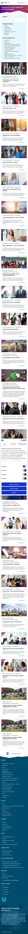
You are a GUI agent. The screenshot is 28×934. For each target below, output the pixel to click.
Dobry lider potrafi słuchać (10, 329)
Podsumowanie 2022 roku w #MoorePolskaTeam (11, 274)
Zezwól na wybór (14, 488)
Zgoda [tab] (4, 443)
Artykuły (17, 106)
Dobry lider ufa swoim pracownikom (14, 418)
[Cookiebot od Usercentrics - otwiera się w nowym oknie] (21, 440)
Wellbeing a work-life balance (11, 135)
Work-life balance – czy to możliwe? (13, 245)
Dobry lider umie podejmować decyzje (12, 189)
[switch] (25, 470)
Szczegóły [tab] (13, 443)
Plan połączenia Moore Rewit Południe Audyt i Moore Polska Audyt (14, 387)
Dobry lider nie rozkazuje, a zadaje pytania (13, 676)
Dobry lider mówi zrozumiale (11, 302)
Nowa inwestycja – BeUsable (11, 564)
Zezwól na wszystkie (14, 484)
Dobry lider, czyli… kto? (9, 108)
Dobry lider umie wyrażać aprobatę (13, 591)
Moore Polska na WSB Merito (11, 505)
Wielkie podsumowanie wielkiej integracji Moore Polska (12, 706)
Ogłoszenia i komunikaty (11, 78)
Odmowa (14, 492)
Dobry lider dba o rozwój (10, 162)
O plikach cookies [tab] (22, 443)
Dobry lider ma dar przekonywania (13, 648)
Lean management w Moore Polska (13, 217)
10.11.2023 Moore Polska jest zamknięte (11, 80)
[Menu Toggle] (26, 2)
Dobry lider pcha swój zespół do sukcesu (12, 534)
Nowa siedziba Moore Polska (11, 357)
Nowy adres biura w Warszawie (12, 621)
